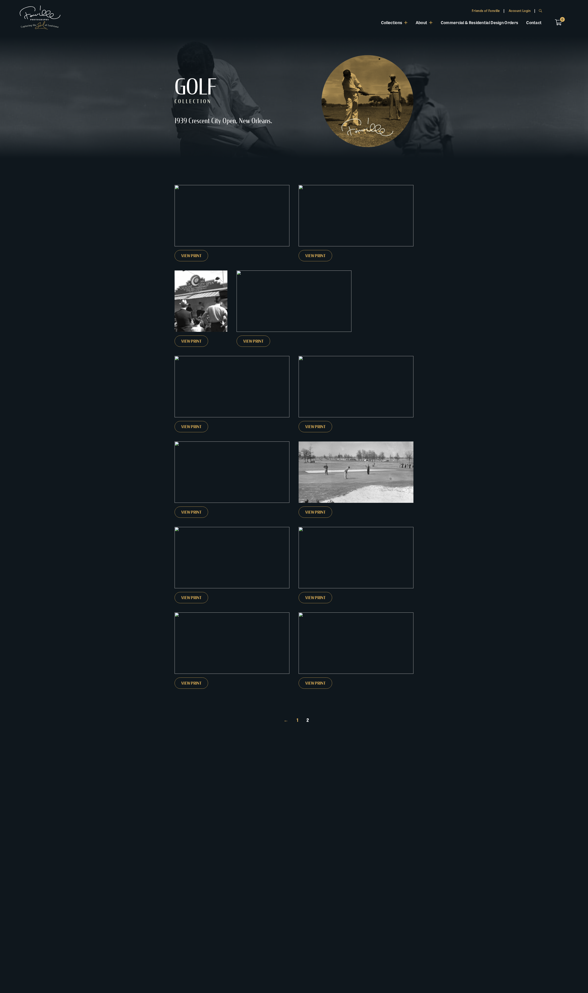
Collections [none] (391, 22)
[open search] (540, 10)
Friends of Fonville (486, 10)
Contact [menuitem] (534, 22)
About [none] (421, 22)
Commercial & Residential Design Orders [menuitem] (479, 22)
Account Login (520, 10)
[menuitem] (394, 22)
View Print (191, 255)
